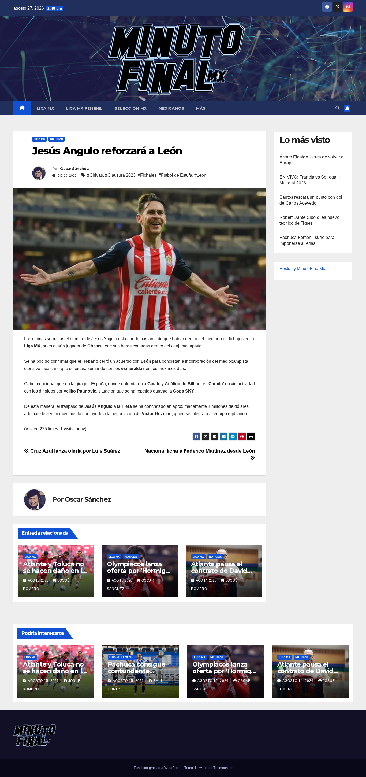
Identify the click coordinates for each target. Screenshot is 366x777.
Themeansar (223, 768)
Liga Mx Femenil (84, 108)
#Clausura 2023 (120, 175)
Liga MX (45, 108)
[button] (337, 108)
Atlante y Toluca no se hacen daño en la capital (54, 570)
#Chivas (95, 175)
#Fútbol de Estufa (175, 175)
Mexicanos (172, 108)
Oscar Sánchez (74, 168)
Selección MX (131, 108)
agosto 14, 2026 (298, 681)
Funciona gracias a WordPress (158, 768)
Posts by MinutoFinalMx (302, 268)
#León (200, 175)
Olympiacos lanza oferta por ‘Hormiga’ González (139, 570)
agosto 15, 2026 (44, 681)
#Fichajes (147, 175)
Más (201, 108)
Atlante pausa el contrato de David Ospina (219, 570)
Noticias (56, 139)
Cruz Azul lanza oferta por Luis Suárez (74, 451)
